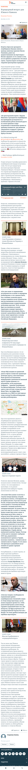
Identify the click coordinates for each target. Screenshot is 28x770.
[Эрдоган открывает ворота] (14, 465)
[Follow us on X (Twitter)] (6, 753)
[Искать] (22, 768)
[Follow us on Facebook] (2, 753)
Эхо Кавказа (7, 189)
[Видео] (6, 768)
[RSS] (20, 753)
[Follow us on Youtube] (9, 753)
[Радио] (14, 768)
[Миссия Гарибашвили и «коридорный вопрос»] (14, 626)
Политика (4, 6)
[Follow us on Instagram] (13, 753)
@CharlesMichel (6, 139)
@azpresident (16, 139)
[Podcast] (24, 753)
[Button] (23, 23)
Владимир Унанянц (6, 16)
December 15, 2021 (6, 157)
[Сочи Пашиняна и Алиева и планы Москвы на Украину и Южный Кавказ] (14, 228)
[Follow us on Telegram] (16, 753)
